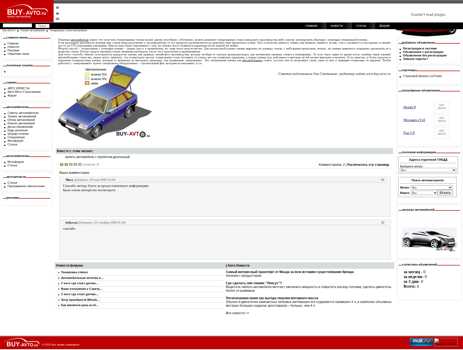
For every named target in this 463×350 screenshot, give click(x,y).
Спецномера (16, 137)
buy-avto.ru (9, 30)
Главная (13, 43)
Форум (12, 95)
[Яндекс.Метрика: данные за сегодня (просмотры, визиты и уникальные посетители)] (446, 342)
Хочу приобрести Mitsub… (80, 299)
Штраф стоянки (18, 133)
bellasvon (72, 222)
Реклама (13, 50)
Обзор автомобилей (21, 119)
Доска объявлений (20, 126)
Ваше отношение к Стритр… (82, 288)
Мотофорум (16, 161)
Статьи (12, 144)
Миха (69, 179)
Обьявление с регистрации (423, 51)
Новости (13, 46)
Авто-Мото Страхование (24, 91)
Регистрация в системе (420, 48)
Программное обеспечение (26, 186)
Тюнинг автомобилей (32, 30)
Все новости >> (237, 313)
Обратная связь (18, 53)
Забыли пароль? (415, 58)
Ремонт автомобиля (21, 123)
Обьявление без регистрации (425, 55)
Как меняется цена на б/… (80, 305)
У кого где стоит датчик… (80, 283)
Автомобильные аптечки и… (82, 277)
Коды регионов (18, 130)
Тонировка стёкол (74, 272)
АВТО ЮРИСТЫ (19, 88)
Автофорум (15, 140)
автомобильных (252, 60)
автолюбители (80, 39)
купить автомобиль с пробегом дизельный (97, 157)
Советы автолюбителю (23, 112)
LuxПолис (435, 76)
